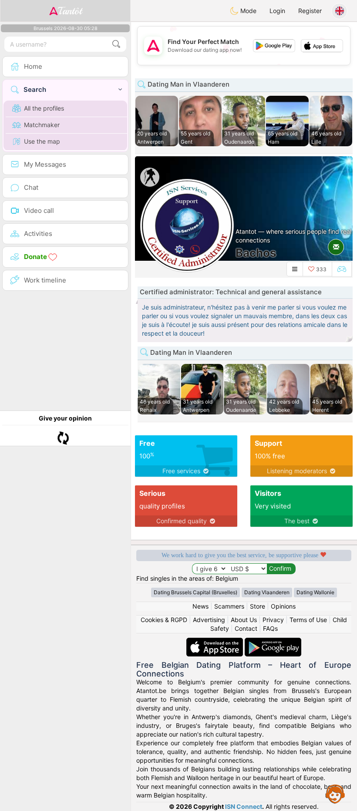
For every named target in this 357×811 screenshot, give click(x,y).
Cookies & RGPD (164, 619)
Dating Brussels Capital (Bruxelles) (195, 592)
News (200, 606)
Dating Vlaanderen (267, 592)
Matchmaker (42, 124)
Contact (246, 628)
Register (310, 10)
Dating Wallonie (315, 592)
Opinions (283, 606)
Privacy (273, 619)
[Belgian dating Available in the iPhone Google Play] (273, 642)
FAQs (270, 628)
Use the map (42, 141)
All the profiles (44, 108)
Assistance (335, 793)
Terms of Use (308, 619)
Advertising (209, 619)
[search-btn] (116, 44)
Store (257, 606)
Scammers (229, 606)
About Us (244, 619)
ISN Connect (243, 806)
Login (277, 10)
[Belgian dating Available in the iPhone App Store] (215, 642)
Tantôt (70, 10)
